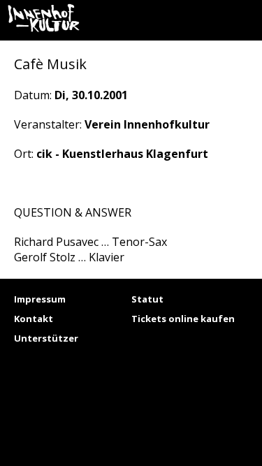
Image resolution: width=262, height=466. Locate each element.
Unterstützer (46, 338)
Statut (147, 299)
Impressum (40, 299)
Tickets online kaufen (183, 318)
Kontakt (33, 318)
